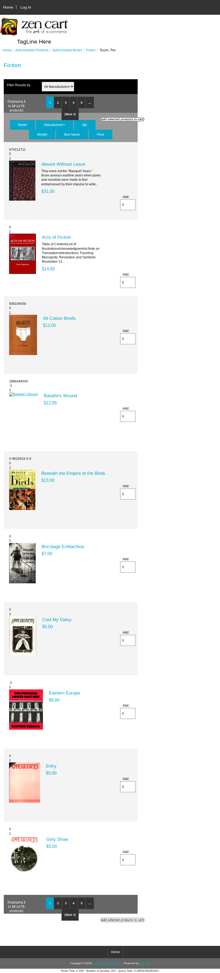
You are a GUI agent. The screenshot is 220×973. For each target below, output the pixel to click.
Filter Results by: (19, 85)
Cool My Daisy (57, 619)
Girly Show (57, 839)
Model (22, 124)
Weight (42, 134)
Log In (25, 7)
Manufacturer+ (54, 124)
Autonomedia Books (67, 50)
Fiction (91, 50)
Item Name (72, 134)
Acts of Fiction (56, 237)
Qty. (84, 124)
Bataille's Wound (60, 395)
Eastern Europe (64, 693)
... (90, 102)
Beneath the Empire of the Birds (73, 473)
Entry (51, 766)
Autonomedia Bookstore (107, 963)
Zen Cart (145, 963)
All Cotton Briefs (59, 318)
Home (8, 7)
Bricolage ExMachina (63, 546)
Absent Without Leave (63, 164)
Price (100, 134)
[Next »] (70, 114)
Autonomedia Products (32, 50)
